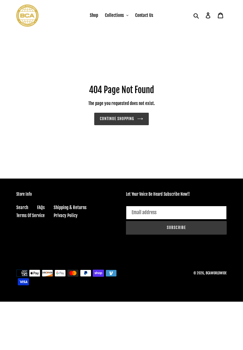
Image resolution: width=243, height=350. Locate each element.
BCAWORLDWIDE (216, 273)
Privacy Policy (66, 215)
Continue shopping (117, 118)
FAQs (41, 207)
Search (22, 207)
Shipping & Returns (70, 207)
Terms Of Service (30, 215)
